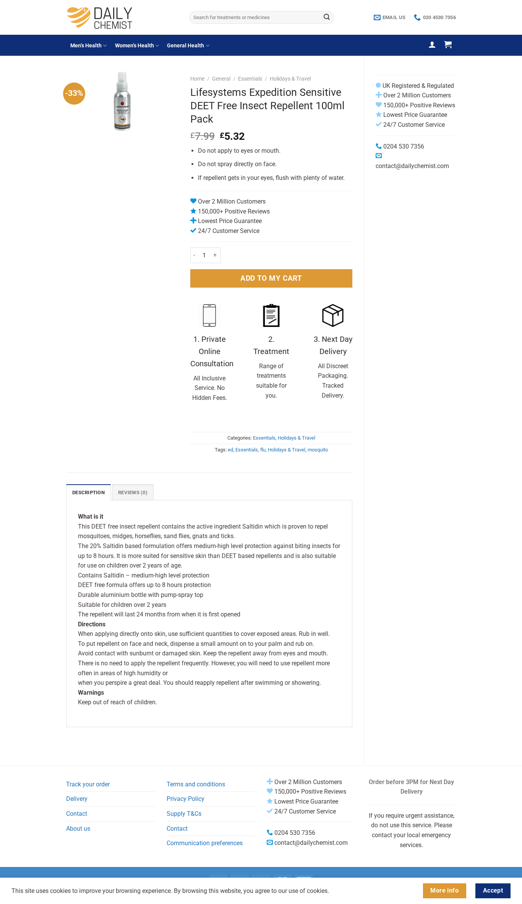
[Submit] (326, 17)
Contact (76, 813)
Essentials (250, 79)
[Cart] (448, 44)
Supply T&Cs (184, 813)
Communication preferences (205, 843)
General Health (185, 45)
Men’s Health (86, 45)
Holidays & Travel (290, 79)
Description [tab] (88, 492)
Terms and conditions (196, 784)
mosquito (318, 450)
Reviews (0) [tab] (133, 492)
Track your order (88, 784)
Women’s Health (134, 45)
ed (230, 450)
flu (263, 450)
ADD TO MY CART (271, 278)
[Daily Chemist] (122, 17)
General (221, 79)
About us (78, 828)
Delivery (77, 798)
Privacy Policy (185, 798)
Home (197, 79)
